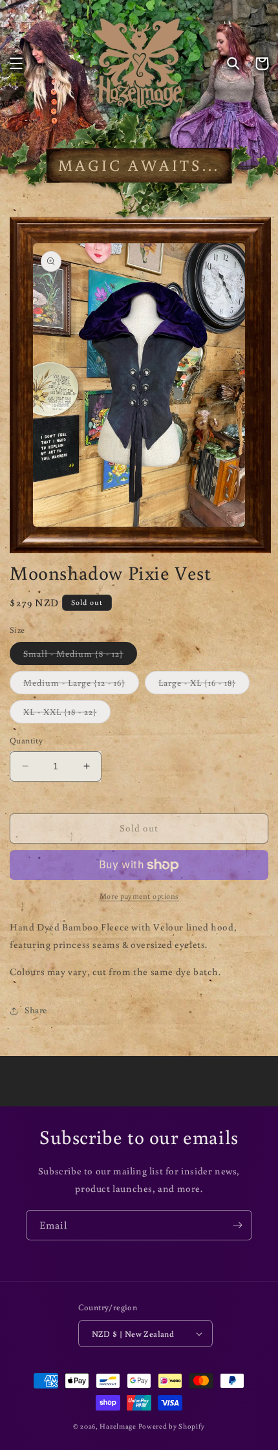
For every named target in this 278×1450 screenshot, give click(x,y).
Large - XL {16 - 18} (204, 685)
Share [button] (36, 1010)
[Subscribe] (237, 1225)
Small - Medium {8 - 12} (80, 656)
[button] (16, 63)
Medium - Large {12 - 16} (81, 685)
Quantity (26, 740)
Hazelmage (118, 1426)
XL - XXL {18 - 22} (67, 714)
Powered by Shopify (172, 1426)
